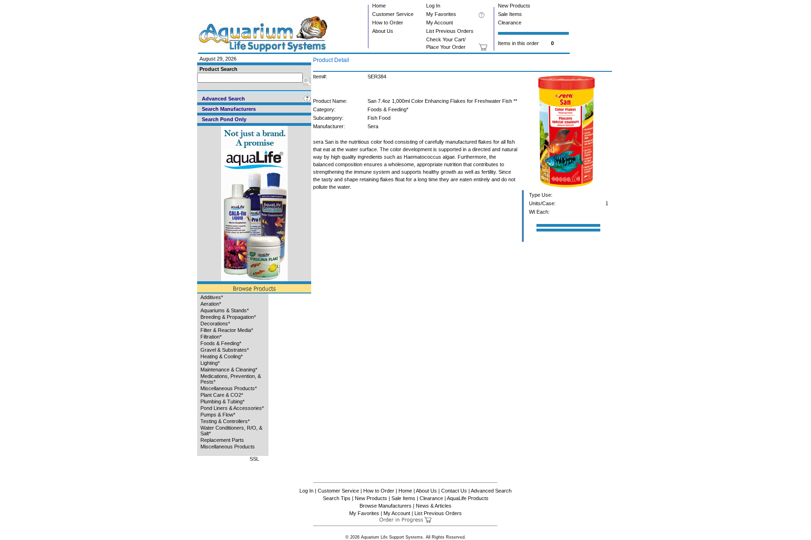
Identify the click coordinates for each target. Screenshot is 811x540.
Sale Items (510, 14)
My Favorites (441, 14)
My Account (439, 22)
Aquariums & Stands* (224, 310)
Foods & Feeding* (220, 343)
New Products (514, 5)
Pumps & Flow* (217, 414)
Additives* (211, 297)
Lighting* (210, 363)
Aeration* (210, 304)
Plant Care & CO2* (221, 395)
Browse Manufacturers (386, 506)
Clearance (509, 22)
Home (379, 5)
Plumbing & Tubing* (222, 401)
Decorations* (215, 323)
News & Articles (433, 506)
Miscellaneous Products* (228, 388)
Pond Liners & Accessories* (232, 408)
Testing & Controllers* (225, 421)
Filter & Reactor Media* (226, 330)
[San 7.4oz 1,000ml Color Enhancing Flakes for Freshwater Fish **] (566, 188)
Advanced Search (491, 491)
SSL (254, 459)
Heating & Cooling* (221, 356)
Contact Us (454, 491)
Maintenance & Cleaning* (228, 369)
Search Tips (337, 498)
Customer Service (392, 14)
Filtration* (211, 336)
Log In (433, 5)
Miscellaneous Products (227, 446)
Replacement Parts (222, 440)
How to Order (387, 22)
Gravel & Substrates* (224, 350)
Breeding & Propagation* (228, 317)
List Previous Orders (450, 31)
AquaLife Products (468, 498)
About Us (382, 31)
